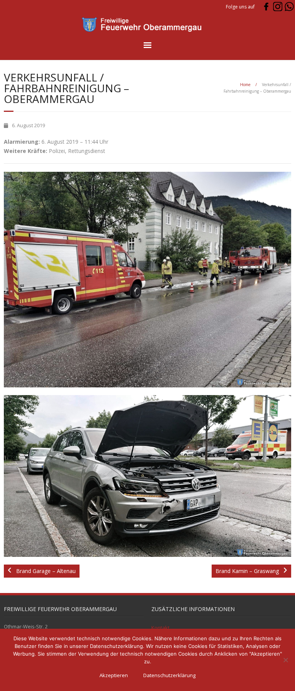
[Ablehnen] (285, 660)
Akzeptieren (113, 675)
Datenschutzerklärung (169, 675)
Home (245, 84)
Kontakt (160, 627)
